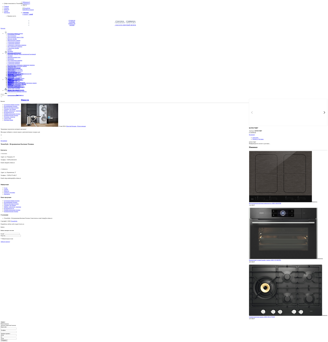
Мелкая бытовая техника (11, 107)
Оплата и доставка (9, 192)
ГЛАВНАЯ (72, 20)
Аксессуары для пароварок (15, 80)
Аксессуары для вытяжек (15, 75)
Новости (6, 9)
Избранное (26, 2)
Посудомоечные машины (15, 46)
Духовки (10, 56)
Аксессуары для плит (14, 72)
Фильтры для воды (9, 117)
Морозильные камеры (14, 40)
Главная (6, 6)
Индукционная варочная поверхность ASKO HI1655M (265, 203)
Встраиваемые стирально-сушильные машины (21, 65)
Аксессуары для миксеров (15, 70)
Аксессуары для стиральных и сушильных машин (22, 83)
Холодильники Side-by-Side (16, 37)
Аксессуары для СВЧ (14, 81)
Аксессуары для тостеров (15, 69)
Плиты (10, 49)
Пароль (3, 235)
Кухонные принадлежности (16, 85)
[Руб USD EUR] (25, 5)
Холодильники (12, 36)
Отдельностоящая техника (11, 104)
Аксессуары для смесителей (16, 90)
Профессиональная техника (12, 114)
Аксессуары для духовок (15, 77)
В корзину (252, 134)
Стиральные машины (14, 42)
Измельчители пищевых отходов (17, 91)
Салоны (6, 8)
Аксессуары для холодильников (17, 84)
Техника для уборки (10, 109)
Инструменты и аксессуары (16, 87)
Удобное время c (5, 333)
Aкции (6, 11)
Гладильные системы (14, 34)
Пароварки (11, 59)
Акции (6, 189)
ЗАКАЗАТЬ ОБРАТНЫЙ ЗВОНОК (125, 25)
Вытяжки (10, 51)
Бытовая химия (8, 120)
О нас (5, 188)
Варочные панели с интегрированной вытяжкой (22, 54)
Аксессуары (7, 118)
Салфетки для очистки (14, 67)
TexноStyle (14, 221)
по (1, 337)
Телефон (3, 330)
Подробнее (4, 141)
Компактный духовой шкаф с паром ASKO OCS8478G (265, 260)
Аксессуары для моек (14, 88)
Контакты (7, 12)
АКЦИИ (71, 25)
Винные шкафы (12, 39)
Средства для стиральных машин (17, 66)
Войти (24, 9)
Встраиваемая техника (10, 106)
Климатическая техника (11, 115)
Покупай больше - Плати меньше (76, 126)
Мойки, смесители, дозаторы (12, 110)
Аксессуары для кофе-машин (16, 78)
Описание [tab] (255, 137)
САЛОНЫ (72, 22)
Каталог (3, 28)
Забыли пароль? (5, 241)
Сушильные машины (14, 43)
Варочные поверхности (14, 52)
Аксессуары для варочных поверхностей (19, 73)
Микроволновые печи (14, 57)
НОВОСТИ (71, 23)
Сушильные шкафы (13, 48)
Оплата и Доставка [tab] (258, 139)
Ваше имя (3, 327)
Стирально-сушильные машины (17, 45)
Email (2, 234)
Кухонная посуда (9, 112)
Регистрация (30, 9)
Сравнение (26, 3)
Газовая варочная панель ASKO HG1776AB (262, 317)
